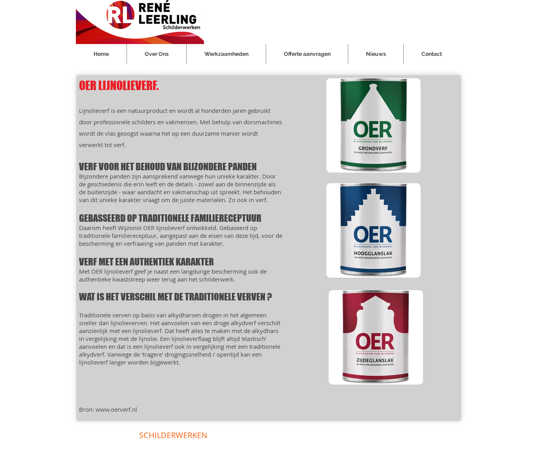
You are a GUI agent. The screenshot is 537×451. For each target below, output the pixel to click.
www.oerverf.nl (116, 409)
